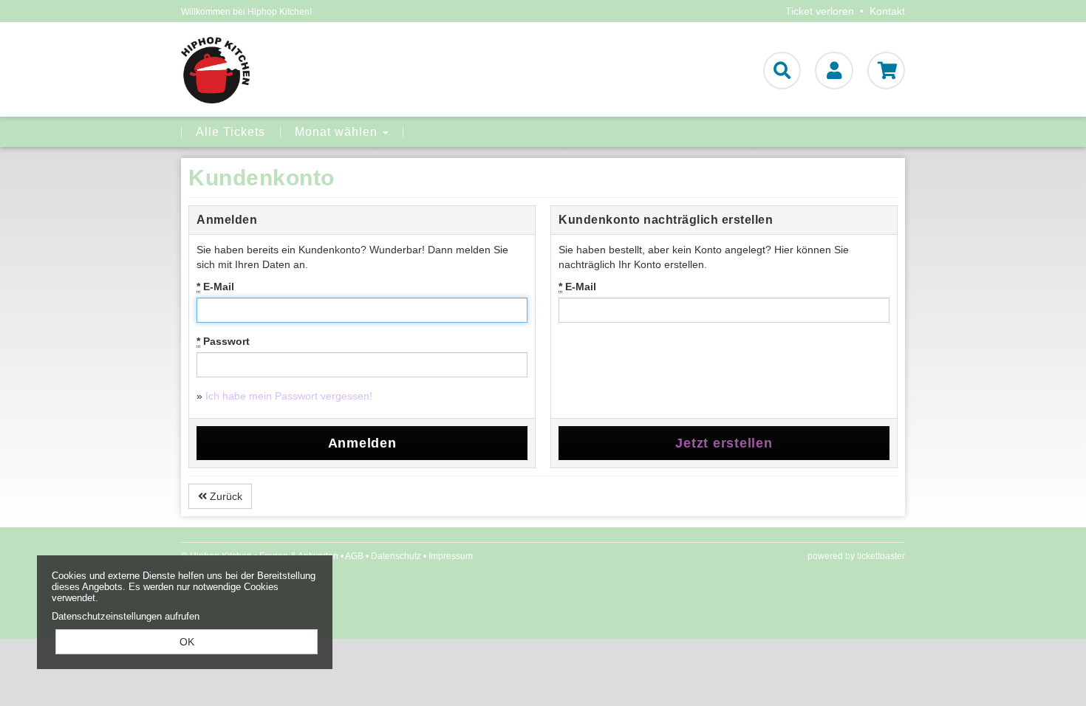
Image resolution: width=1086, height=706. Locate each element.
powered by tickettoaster (856, 556)
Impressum (450, 556)
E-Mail (215, 286)
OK (187, 642)
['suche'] (782, 70)
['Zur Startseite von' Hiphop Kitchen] (296, 70)
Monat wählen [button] (338, 132)
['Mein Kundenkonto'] (834, 70)
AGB (354, 556)
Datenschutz (396, 556)
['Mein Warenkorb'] (886, 70)
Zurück (224, 496)
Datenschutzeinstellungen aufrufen (125, 616)
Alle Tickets (230, 132)
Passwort (223, 341)
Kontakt (887, 11)
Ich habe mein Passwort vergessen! (288, 396)
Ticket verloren (819, 11)
